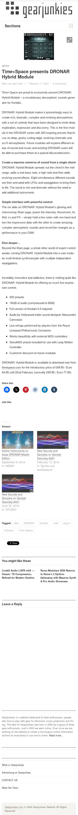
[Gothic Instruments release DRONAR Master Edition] (17, 440)
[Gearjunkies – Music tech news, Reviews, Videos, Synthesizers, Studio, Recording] (39, 9)
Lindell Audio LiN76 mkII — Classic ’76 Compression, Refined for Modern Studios (18, 574)
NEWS (5, 66)
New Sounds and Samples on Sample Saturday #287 (49, 454)
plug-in (66, 523)
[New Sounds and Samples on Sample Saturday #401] (17, 483)
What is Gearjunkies (13, 765)
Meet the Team (10, 787)
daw (16, 523)
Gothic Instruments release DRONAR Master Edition (16, 454)
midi (55, 523)
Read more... (56, 735)
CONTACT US (10, 780)
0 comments (59, 83)
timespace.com (11, 367)
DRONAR (29, 523)
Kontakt (44, 523)
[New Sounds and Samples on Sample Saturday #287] (53, 440)
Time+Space (26, 530)
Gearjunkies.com (14, 807)
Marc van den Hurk (12, 83)
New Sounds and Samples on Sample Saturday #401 (14, 498)
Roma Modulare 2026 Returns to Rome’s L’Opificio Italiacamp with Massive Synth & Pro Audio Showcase (58, 576)
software (8, 530)
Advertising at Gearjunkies (16, 772)
